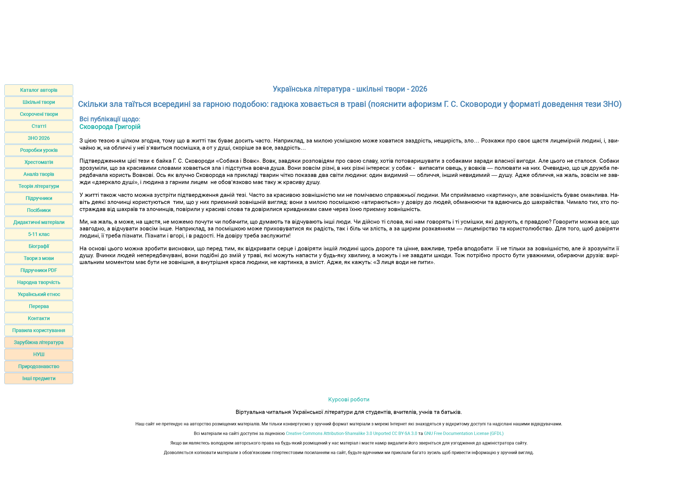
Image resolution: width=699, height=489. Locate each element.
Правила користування (38, 330)
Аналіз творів (38, 174)
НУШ (39, 354)
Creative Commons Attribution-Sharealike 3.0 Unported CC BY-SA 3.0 (351, 433)
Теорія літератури (39, 186)
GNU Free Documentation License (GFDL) (464, 433)
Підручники (39, 198)
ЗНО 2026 (39, 138)
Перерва (39, 306)
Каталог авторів (38, 90)
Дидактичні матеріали (38, 222)
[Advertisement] (349, 40)
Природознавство (38, 366)
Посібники (39, 210)
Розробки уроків (39, 150)
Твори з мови (39, 258)
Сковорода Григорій (110, 127)
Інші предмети (38, 378)
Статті (39, 126)
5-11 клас (38, 234)
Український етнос (39, 294)
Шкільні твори (39, 102)
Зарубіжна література (39, 342)
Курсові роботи (348, 399)
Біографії (39, 246)
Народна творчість (38, 282)
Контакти (39, 318)
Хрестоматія (39, 162)
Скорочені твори (39, 114)
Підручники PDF (38, 270)
